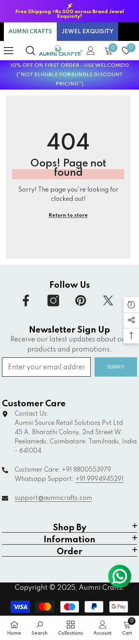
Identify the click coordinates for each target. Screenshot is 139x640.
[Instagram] (53, 300)
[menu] (8, 50)
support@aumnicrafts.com (53, 498)
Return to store (68, 215)
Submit (116, 367)
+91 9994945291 (99, 479)
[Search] (30, 50)
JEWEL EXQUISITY (87, 31)
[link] (39, 627)
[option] (69, 11)
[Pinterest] (81, 300)
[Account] (90, 50)
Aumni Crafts (100, 587)
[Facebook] (26, 300)
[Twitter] (108, 300)
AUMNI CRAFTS (30, 31)
